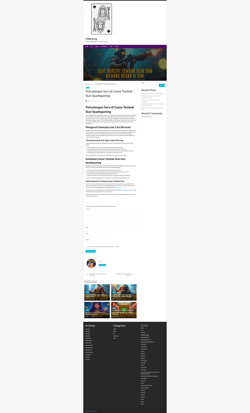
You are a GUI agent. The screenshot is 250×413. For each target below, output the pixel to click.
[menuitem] (86, 46)
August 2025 (88, 354)
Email (87, 233)
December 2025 (89, 345)
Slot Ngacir (143, 344)
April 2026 (87, 335)
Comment (88, 209)
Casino (97, 46)
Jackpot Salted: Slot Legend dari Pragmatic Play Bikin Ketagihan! (122, 295)
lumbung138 (143, 346)
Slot (91, 46)
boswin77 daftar (144, 387)
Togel (111, 46)
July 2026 (87, 328)
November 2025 (89, 347)
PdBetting (91, 38)
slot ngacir (143, 332)
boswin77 (143, 353)
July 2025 (87, 356)
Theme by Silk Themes (91, 411)
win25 (142, 330)
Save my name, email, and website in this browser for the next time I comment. (103, 246)
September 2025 (89, 352)
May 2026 (87, 333)
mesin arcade (118, 187)
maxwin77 (143, 355)
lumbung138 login (145, 334)
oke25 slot (143, 362)
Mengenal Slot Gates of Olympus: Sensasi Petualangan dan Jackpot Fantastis (122, 312)
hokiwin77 (143, 358)
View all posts (102, 265)
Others (117, 46)
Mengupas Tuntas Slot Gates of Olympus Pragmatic (95, 313)
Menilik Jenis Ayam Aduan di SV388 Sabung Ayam (152, 93)
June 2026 (87, 331)
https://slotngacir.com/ (146, 339)
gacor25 (143, 365)
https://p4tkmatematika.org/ (147, 341)
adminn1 (89, 100)
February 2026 (88, 340)
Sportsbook (104, 46)
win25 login (143, 369)
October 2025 (88, 349)
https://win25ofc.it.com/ (146, 385)
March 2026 (88, 338)
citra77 (142, 351)
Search (142, 82)
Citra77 (142, 383)
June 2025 (87, 359)
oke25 (142, 399)
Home (86, 46)
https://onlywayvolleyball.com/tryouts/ (149, 376)
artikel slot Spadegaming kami (127, 190)
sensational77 (144, 348)
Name (87, 227)
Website (87, 239)
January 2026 (88, 342)
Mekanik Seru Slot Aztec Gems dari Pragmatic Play (96, 295)
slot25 (142, 328)
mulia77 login (144, 360)
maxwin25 (143, 380)
